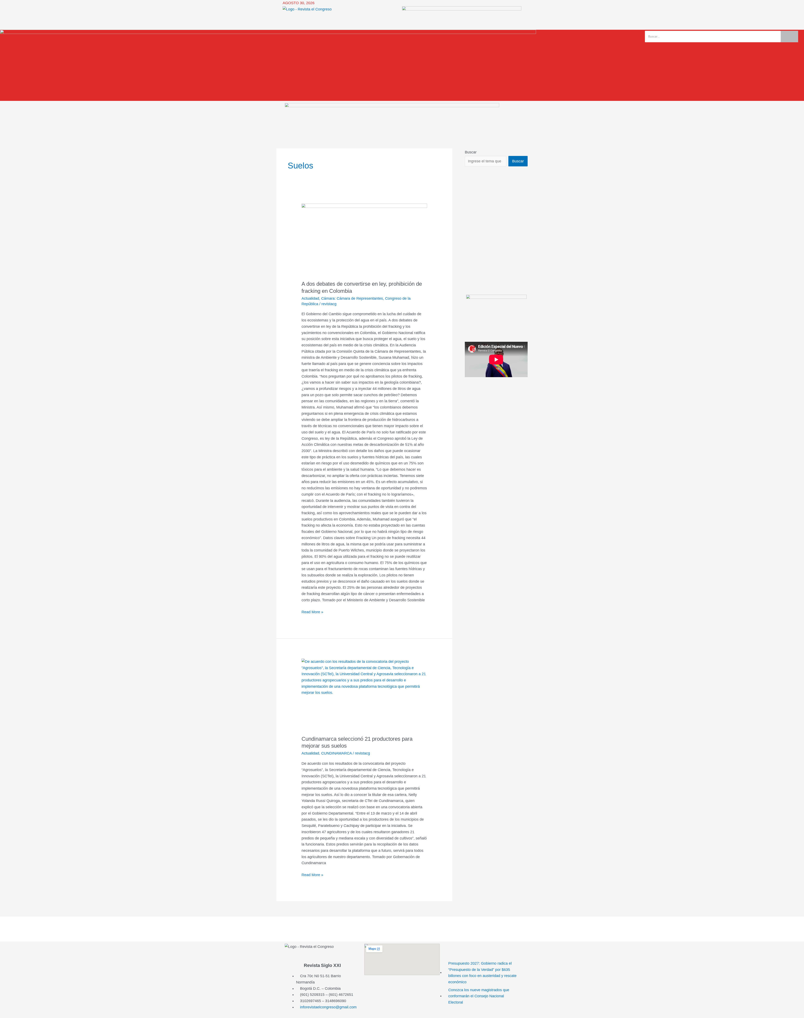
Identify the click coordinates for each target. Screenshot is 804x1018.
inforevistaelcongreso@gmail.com (328, 1007)
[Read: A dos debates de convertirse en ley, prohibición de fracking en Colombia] (364, 239)
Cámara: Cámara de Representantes (352, 298)
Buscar (471, 152)
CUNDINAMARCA (336, 753)
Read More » (312, 611)
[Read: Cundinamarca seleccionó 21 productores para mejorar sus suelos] (364, 694)
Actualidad (310, 298)
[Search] (789, 36)
